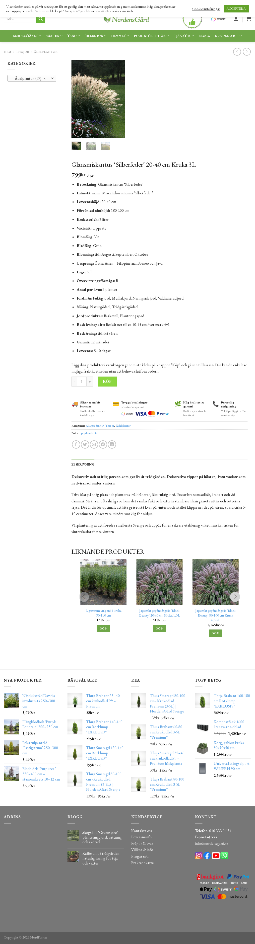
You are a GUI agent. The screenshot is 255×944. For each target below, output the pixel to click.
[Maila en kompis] (94, 444)
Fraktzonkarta (142, 862)
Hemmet (118, 36)
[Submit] (40, 19)
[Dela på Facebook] (76, 444)
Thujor (22, 52)
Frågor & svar (142, 843)
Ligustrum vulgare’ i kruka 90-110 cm (104, 613)
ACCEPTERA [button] (236, 8)
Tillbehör (94, 36)
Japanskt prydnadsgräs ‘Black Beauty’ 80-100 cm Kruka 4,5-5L (215, 615)
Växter (52, 36)
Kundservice (227, 36)
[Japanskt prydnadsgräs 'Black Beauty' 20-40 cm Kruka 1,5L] (159, 582)
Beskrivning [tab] (82, 464)
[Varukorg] (248, 18)
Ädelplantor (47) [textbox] (29, 78)
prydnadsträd (89, 433)
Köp (107, 381)
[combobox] (31, 78)
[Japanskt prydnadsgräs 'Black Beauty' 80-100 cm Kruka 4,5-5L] (215, 582)
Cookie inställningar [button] (206, 8)
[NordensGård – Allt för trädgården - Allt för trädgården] (127, 18)
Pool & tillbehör (150, 36)
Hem (7, 52)
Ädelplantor (46, 52)
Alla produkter (95, 425)
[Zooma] (78, 132)
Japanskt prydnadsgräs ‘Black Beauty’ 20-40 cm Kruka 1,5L (159, 613)
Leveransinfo (141, 837)
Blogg (204, 36)
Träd (72, 36)
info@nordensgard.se (211, 843)
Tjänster (182, 36)
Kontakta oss (141, 830)
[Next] (117, 99)
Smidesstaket (25, 36)
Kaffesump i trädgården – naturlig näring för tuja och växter (102, 858)
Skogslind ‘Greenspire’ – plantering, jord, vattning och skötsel (102, 837)
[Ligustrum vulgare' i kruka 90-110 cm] (103, 582)
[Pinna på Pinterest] (103, 444)
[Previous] (78, 99)
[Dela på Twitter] (85, 444)
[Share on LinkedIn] (112, 444)
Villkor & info (142, 849)
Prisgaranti (139, 856)
